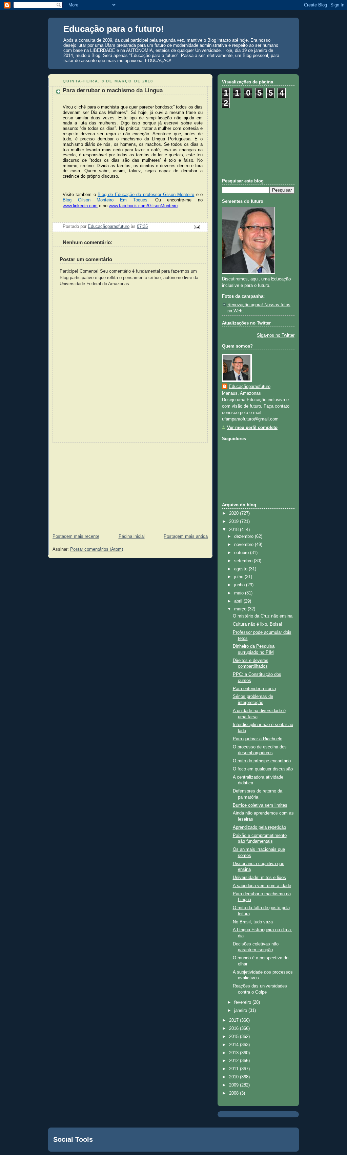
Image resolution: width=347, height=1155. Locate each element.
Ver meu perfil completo (252, 427)
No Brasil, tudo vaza (253, 922)
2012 (234, 1060)
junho (240, 585)
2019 (234, 521)
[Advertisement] (99, 485)
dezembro (244, 536)
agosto (241, 569)
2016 (234, 1028)
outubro (242, 552)
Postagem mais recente (76, 536)
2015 (234, 1036)
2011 (234, 1068)
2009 (234, 1085)
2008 (234, 1093)
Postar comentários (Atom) (96, 549)
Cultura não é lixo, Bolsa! (257, 624)
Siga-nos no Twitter (275, 335)
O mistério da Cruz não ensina (262, 616)
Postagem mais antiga (186, 536)
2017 (234, 1020)
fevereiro (243, 1002)
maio (239, 593)
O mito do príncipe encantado (262, 761)
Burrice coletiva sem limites (260, 805)
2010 (234, 1077)
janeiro (241, 1010)
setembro (244, 561)
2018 (234, 529)
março (241, 609)
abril (239, 601)
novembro (244, 544)
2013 (234, 1053)
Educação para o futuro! (113, 29)
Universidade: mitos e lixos (259, 877)
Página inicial (132, 536)
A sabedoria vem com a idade (262, 885)
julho (239, 576)
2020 (234, 513)
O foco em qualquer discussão (263, 769)
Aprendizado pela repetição (259, 827)
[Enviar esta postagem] (196, 226)
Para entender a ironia (254, 688)
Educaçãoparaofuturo (249, 386)
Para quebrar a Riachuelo (257, 739)
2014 (234, 1044)
